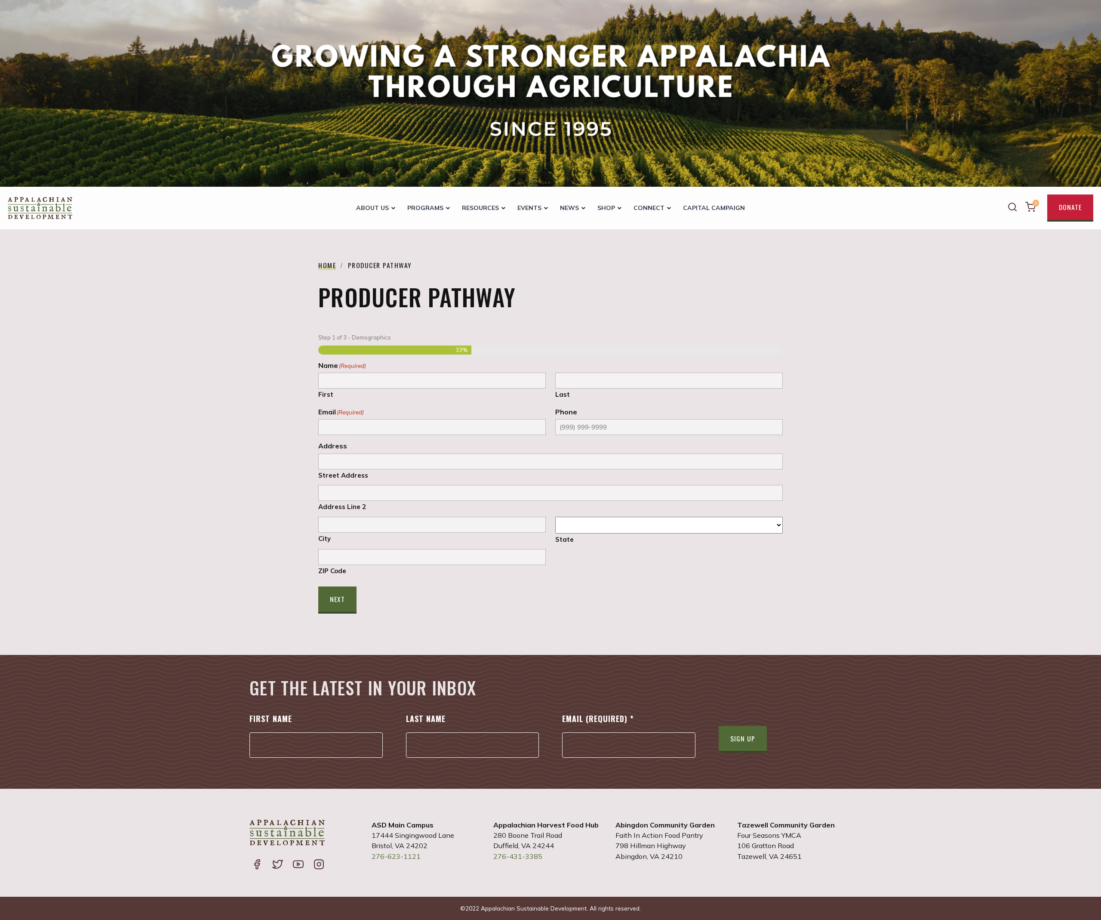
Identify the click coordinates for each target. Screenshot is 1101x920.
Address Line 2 (342, 506)
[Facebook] (256, 865)
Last (562, 394)
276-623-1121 (396, 856)
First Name (270, 718)
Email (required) (598, 718)
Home (327, 265)
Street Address (343, 475)
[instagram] (318, 865)
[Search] (1012, 208)
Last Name (426, 718)
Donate (1070, 207)
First (325, 394)
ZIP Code (332, 570)
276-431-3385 (517, 856)
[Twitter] (277, 865)
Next (337, 599)
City (324, 538)
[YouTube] (298, 865)
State (564, 539)
